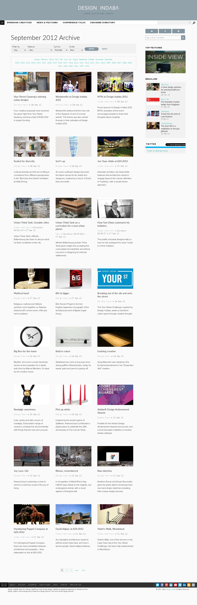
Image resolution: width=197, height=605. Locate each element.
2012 (92, 62)
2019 (55, 62)
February (44, 59)
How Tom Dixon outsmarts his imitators (113, 224)
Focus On (165, 99)
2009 (108, 62)
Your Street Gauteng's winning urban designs (30, 98)
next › (77, 570)
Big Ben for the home (25, 351)
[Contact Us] (193, 585)
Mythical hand (21, 293)
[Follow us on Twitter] (151, 31)
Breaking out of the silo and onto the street (114, 294)
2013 (87, 62)
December (109, 59)
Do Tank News (21, 104)
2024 (28, 62)
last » (84, 570)
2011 (98, 62)
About (12, 585)
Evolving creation (106, 351)
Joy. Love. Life (21, 470)
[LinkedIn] (184, 585)
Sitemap (64, 585)
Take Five (164, 84)
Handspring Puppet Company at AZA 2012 (31, 530)
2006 (124, 62)
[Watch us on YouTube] (175, 585)
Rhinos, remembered (67, 470)
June (66, 59)
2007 (119, 62)
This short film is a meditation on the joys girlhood (170, 128)
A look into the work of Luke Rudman (170, 115)
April (57, 59)
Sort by (57, 46)
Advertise (32, 585)
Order (72, 46)
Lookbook (165, 111)
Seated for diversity (24, 161)
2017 (65, 62)
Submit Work (44, 585)
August (75, 59)
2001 (76, 66)
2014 (81, 62)
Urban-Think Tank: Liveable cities (31, 222)
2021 (44, 62)
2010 (103, 62)
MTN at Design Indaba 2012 (112, 96)
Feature (31, 46)
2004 (60, 66)
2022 (39, 62)
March (51, 59)
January (37, 59)
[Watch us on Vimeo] (180, 585)
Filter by (16, 46)
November (100, 59)
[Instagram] (171, 585)
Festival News (63, 104)
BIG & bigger (62, 293)
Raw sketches (104, 470)
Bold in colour (63, 351)
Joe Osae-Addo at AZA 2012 (112, 161)
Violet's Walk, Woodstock (110, 528)
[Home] (98, 8)
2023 (33, 62)
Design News (20, 166)
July (70, 59)
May (61, 59)
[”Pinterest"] (178, 31)
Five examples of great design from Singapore (170, 103)
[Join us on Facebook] (165, 31)
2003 (65, 66)
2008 (114, 62)
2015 (76, 62)
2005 (130, 62)
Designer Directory (102, 22)
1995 (87, 66)
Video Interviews (105, 101)
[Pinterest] (166, 585)
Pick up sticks (63, 409)
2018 (60, 62)
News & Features (47, 22)
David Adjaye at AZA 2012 (69, 528)
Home (2, 22)
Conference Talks (74, 22)
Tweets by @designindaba (157, 150)
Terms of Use (75, 585)
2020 (49, 62)
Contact (21, 585)
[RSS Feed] (189, 585)
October (91, 59)
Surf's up (60, 161)
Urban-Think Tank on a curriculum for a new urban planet (70, 226)
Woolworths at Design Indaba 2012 (71, 98)
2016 (71, 62)
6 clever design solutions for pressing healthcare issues (171, 90)
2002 (71, 66)
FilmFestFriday (167, 123)
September (83, 59)
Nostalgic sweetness (25, 409)
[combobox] (174, 22)
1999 (81, 66)
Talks (58, 233)
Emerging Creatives (19, 22)
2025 (23, 62)
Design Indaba (170, 589)
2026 (17, 62)
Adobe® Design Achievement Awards (113, 411)
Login (55, 585)
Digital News (103, 417)
